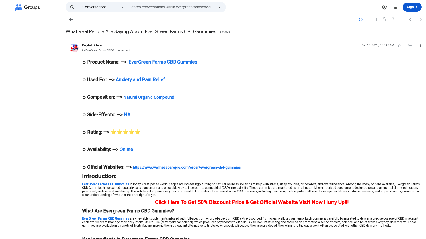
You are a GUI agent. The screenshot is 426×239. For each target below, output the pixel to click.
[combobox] (172, 7)
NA (126, 114)
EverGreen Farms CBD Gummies (162, 62)
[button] (8, 7)
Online (125, 149)
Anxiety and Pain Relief (140, 79)
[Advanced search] (219, 7)
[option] (103, 7)
